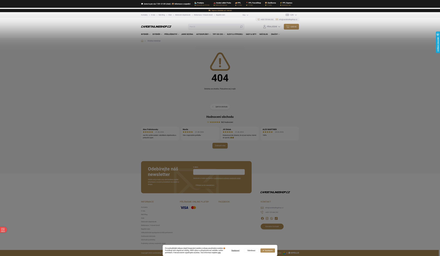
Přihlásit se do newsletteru (205, 185)
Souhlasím (269, 250)
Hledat (241, 27)
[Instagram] (267, 218)
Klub (170, 15)
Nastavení (235, 250)
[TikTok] (276, 218)
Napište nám (220, 15)
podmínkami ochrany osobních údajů (227, 178)
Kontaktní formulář (272, 226)
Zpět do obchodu (222, 107)
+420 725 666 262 (271, 212)
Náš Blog (162, 15)
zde (219, 252)
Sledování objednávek (182, 15)
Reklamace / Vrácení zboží (203, 15)
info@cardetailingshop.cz (274, 208)
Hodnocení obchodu (220, 116)
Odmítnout (251, 250)
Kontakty (144, 15)
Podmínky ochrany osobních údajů (153, 243)
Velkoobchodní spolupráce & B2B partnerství (157, 232)
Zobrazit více (220, 145)
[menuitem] (146, 34)
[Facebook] (262, 218)
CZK (292, 15)
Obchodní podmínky (148, 240)
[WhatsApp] (271, 218)
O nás (153, 15)
